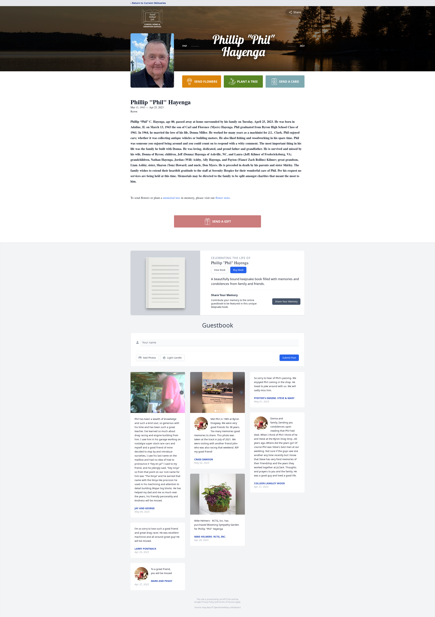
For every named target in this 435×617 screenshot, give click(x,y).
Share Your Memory (286, 301)
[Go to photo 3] (160, 411)
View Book (219, 269)
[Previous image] (134, 393)
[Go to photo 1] (156, 411)
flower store (222, 198)
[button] (157, 392)
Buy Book (238, 269)
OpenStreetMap (221, 607)
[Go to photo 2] (158, 411)
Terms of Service (227, 602)
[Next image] (182, 393)
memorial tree (171, 198)
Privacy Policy (208, 602)
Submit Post (289, 357)
